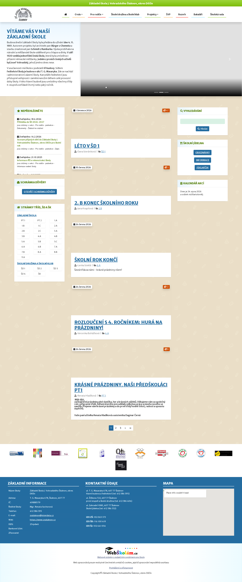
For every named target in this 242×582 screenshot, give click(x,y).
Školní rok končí (96, 260)
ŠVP (168, 14)
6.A (98, 265)
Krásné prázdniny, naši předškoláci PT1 (120, 387)
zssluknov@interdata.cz (42, 515)
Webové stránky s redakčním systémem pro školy (121, 557)
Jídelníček (202, 167)
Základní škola (26, 215)
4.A (107, 333)
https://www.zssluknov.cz (43, 520)
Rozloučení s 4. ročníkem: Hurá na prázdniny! (118, 325)
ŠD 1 (103, 151)
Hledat (204, 128)
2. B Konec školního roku (106, 203)
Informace (202, 160)
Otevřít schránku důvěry (39, 191)
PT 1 (104, 395)
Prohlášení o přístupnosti (121, 568)
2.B (100, 208)
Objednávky (202, 152)
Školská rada (217, 14)
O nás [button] (78, 14)
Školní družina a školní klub (125, 14)
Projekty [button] (152, 14)
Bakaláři (198, 14)
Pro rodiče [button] (95, 14)
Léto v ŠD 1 (87, 146)
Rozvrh (182, 14)
